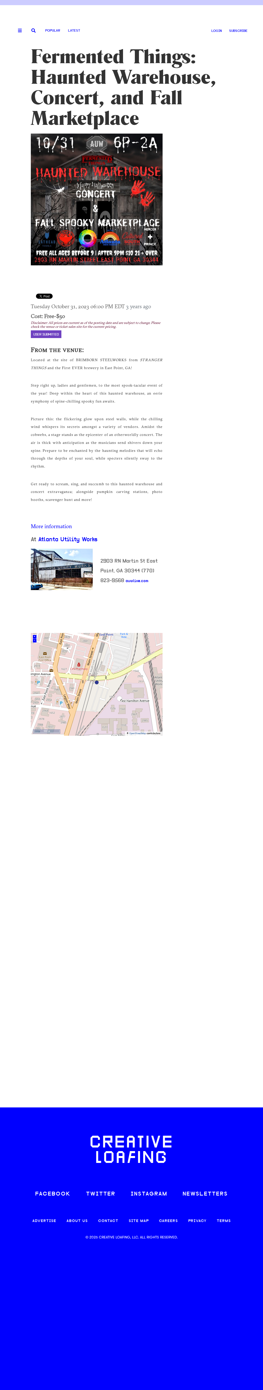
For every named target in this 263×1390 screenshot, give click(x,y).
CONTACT (108, 1221)
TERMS (224, 1221)
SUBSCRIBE (238, 31)
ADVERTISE (44, 1221)
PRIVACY (197, 1221)
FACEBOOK (53, 1194)
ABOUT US (77, 1221)
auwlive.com (137, 581)
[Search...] (33, 31)
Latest (74, 30)
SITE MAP (139, 1221)
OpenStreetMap (137, 733)
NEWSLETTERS (205, 1194)
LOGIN (216, 31)
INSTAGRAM (149, 1194)
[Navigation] (18, 30)
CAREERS (168, 1221)
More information (51, 526)
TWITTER (100, 1194)
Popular (52, 30)
